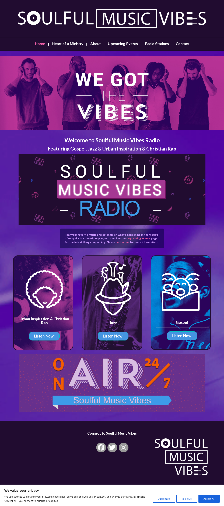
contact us (122, 242)
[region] (112, 495)
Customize (164, 498)
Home (40, 44)
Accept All (209, 498)
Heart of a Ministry (67, 44)
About (95, 44)
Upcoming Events (123, 44)
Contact (182, 44)
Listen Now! (44, 336)
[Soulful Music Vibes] (112, 19)
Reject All (186, 498)
